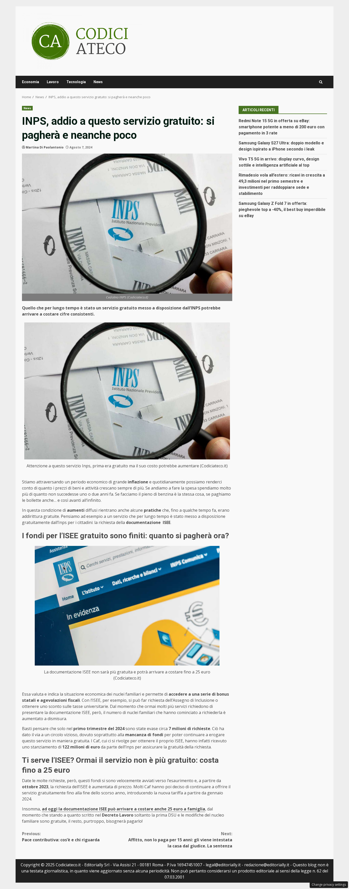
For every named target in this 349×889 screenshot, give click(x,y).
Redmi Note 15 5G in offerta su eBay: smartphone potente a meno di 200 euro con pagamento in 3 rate (281, 126)
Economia (30, 82)
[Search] (320, 82)
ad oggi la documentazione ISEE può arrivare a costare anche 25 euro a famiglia (123, 809)
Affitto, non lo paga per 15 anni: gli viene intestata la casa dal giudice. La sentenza (180, 840)
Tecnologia (76, 82)
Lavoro (53, 82)
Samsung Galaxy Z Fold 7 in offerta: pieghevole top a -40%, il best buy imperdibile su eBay (282, 209)
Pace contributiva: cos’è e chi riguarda (61, 837)
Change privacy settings (329, 884)
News (98, 82)
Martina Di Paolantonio (45, 147)
